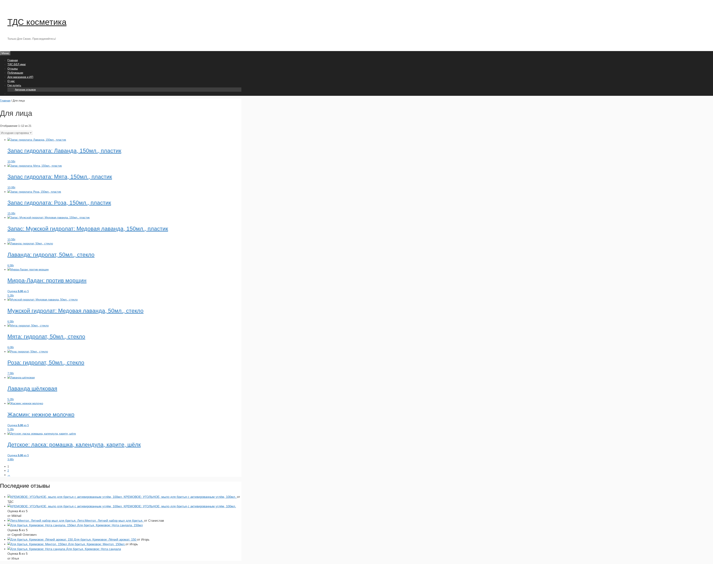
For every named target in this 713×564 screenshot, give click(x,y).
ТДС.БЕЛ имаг (16, 64)
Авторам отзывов (25, 89)
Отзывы (12, 68)
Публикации (15, 72)
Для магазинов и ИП (20, 77)
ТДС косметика (36, 22)
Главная (12, 60)
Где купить (14, 85)
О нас (11, 81)
